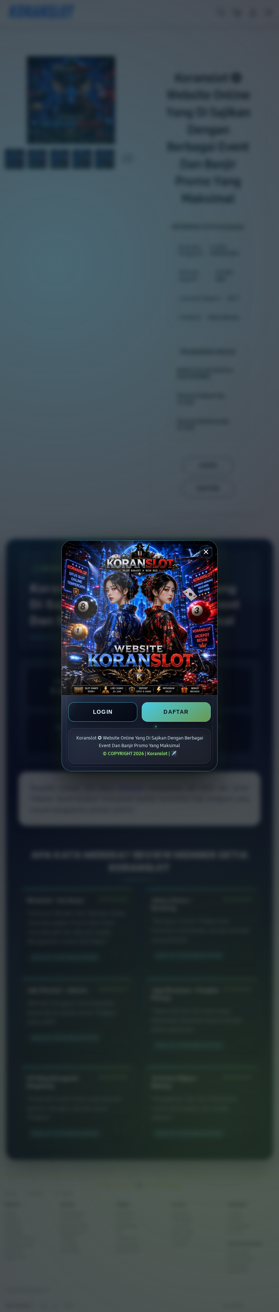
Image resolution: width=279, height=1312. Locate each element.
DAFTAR (176, 712)
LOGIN (103, 712)
